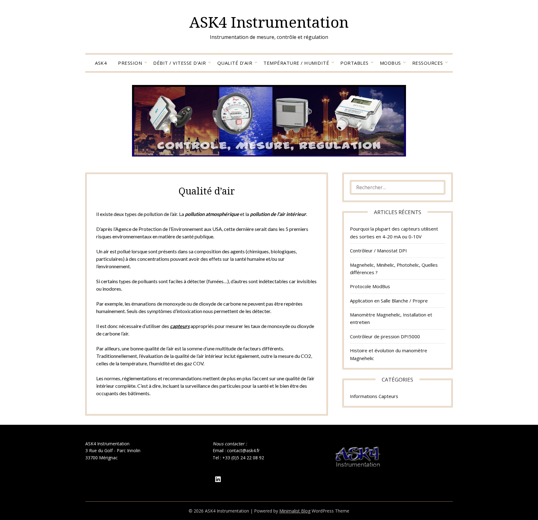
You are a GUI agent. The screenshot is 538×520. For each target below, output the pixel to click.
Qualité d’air (234, 63)
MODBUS (390, 63)
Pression (130, 63)
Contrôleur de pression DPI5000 (385, 336)
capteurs (180, 326)
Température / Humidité (296, 63)
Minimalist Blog (294, 511)
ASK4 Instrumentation (269, 22)
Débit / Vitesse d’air (179, 63)
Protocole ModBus (370, 286)
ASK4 (101, 63)
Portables (354, 63)
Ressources (427, 63)
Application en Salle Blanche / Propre (389, 300)
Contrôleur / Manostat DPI (378, 250)
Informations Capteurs (374, 396)
